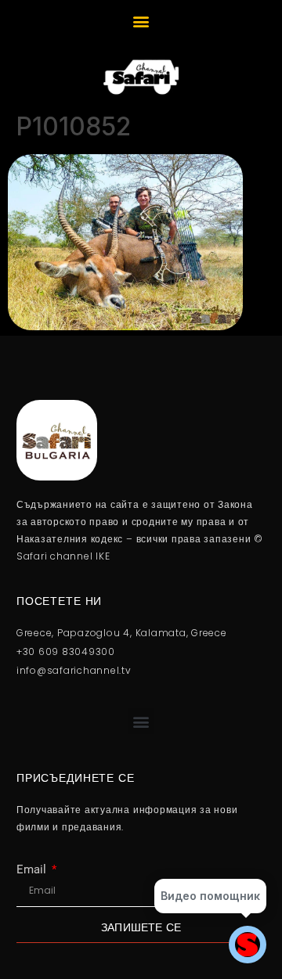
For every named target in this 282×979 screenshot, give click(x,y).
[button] (141, 21)
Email (32, 870)
